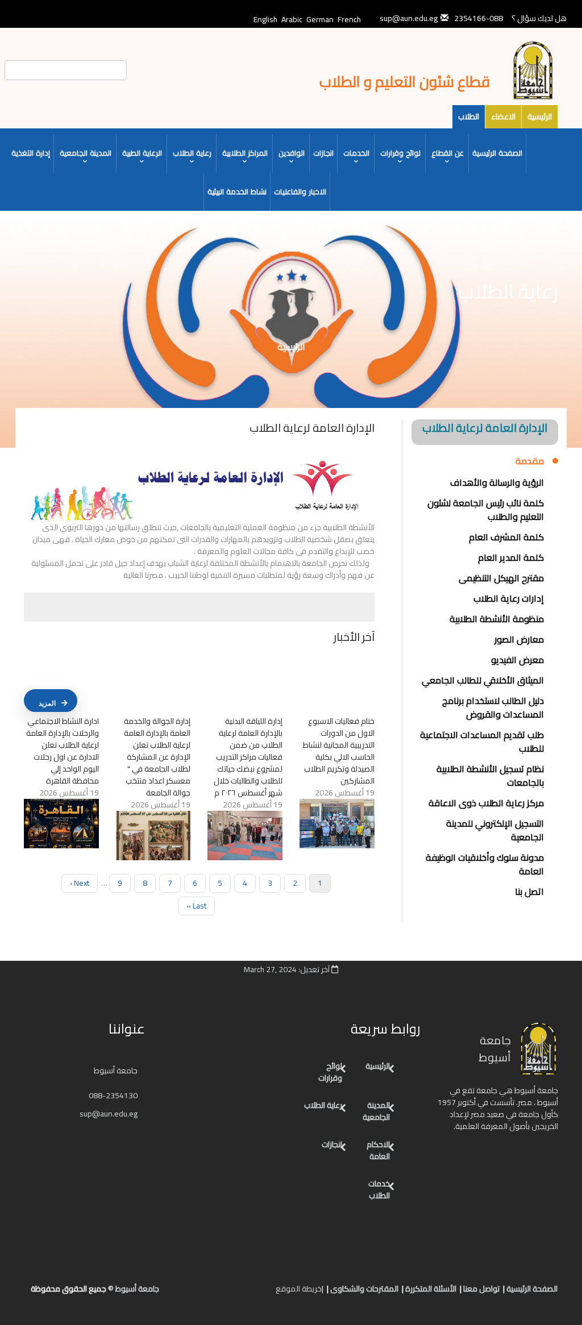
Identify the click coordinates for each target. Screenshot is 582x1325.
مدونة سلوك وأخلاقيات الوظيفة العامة (485, 864)
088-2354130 (113, 1095)
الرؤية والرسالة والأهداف (497, 482)
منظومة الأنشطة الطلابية (497, 618)
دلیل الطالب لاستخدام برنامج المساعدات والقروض (493, 707)
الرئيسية (539, 116)
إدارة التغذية (30, 153)
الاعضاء (503, 116)
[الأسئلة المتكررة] (232, 1293)
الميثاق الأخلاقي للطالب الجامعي (483, 680)
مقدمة (530, 461)
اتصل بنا (529, 891)
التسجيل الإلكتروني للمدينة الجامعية (495, 830)
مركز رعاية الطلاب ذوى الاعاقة (486, 802)
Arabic (291, 19)
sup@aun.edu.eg (109, 1113)
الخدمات (356, 153)
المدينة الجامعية (85, 153)
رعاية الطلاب (192, 153)
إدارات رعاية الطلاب (508, 598)
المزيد (47, 703)
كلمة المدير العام (511, 557)
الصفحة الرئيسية (497, 153)
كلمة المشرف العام (506, 537)
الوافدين (291, 153)
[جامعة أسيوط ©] (268, 1293)
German (320, 19)
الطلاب (468, 116)
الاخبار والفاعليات (300, 191)
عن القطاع (447, 153)
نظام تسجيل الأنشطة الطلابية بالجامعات (490, 775)
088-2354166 (478, 18)
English (265, 19)
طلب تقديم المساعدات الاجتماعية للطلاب (482, 741)
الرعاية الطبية (142, 153)
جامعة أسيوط (116, 1070)
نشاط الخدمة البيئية (237, 191)
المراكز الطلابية (245, 153)
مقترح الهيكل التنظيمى (501, 577)
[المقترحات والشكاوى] (221, 1293)
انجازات (323, 153)
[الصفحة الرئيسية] (255, 1293)
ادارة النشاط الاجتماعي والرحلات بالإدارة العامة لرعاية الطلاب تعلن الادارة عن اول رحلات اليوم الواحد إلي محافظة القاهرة (62, 751)
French (349, 19)
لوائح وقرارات (400, 153)
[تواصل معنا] (244, 1293)
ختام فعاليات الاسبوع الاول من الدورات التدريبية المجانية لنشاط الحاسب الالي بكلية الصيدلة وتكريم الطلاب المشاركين (339, 751)
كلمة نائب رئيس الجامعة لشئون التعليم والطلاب (485, 509)
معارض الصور (519, 639)
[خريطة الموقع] (209, 1293)
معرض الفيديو (517, 659)
